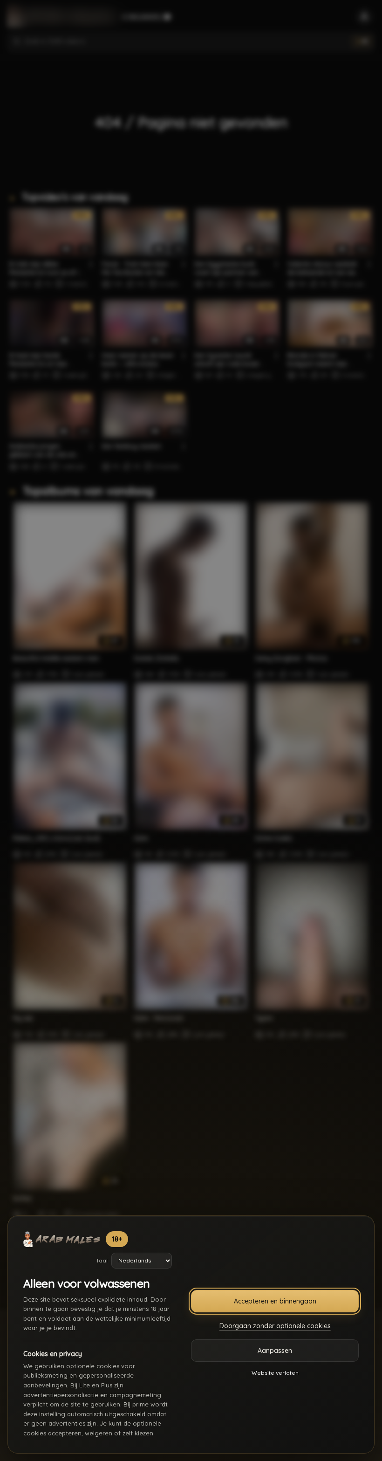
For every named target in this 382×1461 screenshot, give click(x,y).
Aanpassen (275, 1350)
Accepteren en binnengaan (275, 1301)
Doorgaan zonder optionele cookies (275, 1326)
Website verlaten (275, 1372)
